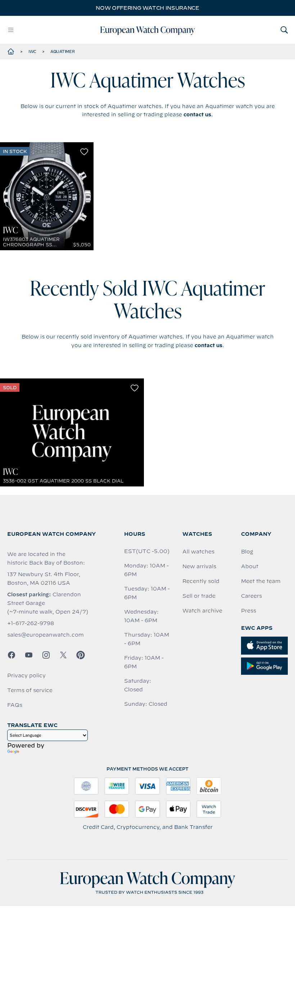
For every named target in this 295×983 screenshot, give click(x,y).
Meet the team (261, 581)
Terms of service (30, 690)
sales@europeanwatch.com (45, 635)
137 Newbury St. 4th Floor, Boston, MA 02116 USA (43, 578)
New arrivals (199, 566)
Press (248, 611)
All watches (198, 552)
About (249, 566)
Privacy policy (26, 675)
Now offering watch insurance (147, 8)
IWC (32, 51)
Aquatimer (62, 51)
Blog (247, 552)
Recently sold (200, 581)
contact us (197, 114)
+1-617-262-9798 (30, 623)
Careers (251, 596)
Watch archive (202, 611)
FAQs (14, 705)
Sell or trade (198, 596)
